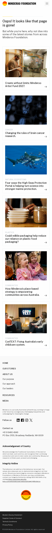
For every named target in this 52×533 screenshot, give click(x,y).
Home (5, 363)
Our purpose (8, 379)
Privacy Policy (7, 525)
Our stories (9, 368)
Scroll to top (36, 508)
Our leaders (8, 388)
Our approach (9, 384)
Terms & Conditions (10, 521)
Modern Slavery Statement (12, 515)
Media (6, 401)
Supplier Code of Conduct (12, 518)
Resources (9, 395)
